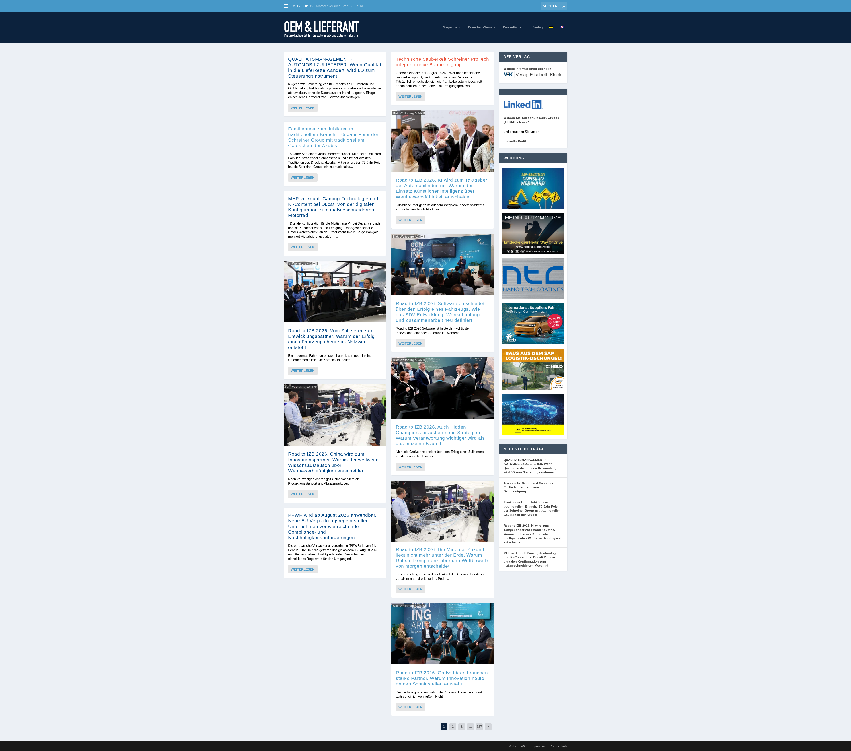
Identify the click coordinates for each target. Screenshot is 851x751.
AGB (524, 746)
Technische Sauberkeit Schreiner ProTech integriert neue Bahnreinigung (528, 487)
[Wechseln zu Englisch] (562, 34)
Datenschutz (558, 746)
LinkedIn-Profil (515, 141)
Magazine (450, 27)
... (470, 726)
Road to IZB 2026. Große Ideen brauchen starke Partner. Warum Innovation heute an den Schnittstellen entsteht (442, 678)
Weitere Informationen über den (527, 68)
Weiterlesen (303, 108)
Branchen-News (480, 27)
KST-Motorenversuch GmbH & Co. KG (336, 6)
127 (479, 726)
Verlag (538, 27)
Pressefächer (513, 27)
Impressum (539, 746)
